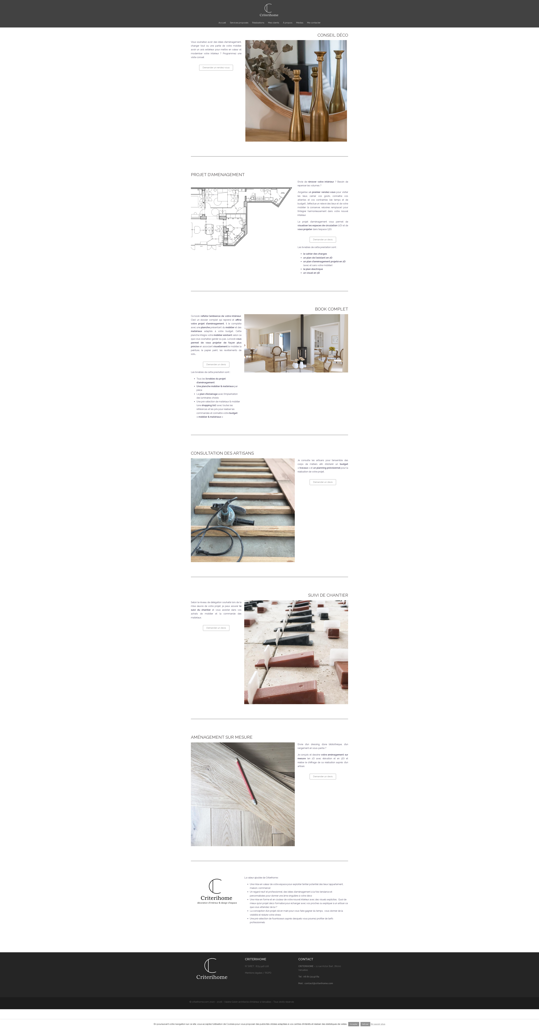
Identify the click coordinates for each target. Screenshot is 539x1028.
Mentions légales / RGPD (258, 973)
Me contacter (313, 22)
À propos (287, 22)
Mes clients (273, 22)
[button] (216, 68)
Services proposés (239, 22)
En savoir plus (378, 1024)
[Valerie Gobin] (269, 10)
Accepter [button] (354, 1024)
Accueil (222, 22)
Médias (299, 22)
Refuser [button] (365, 1024)
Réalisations (258, 22)
